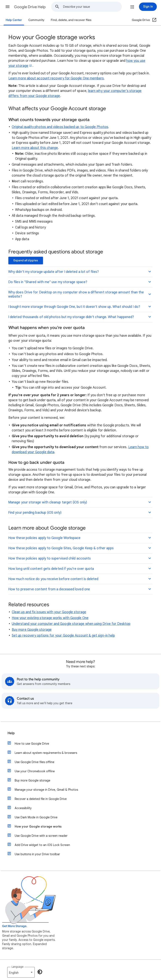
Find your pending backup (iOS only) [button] (34, 513)
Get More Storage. (14, 926)
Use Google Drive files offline (34, 762)
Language (17, 966)
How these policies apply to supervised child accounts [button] (49, 558)
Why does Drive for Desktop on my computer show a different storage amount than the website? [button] (76, 294)
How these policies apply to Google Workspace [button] (44, 538)
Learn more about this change (35, 148)
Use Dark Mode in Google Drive (36, 817)
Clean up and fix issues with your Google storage (49, 612)
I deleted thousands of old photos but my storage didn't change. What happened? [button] (71, 317)
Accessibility (23, 808)
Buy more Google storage (32, 630)
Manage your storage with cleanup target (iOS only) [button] (47, 502)
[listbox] (21, 972)
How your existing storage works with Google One (50, 618)
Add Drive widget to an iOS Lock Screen (42, 845)
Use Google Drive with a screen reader (41, 836)
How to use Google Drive (32, 743)
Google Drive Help (30, 7)
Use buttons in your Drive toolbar (37, 854)
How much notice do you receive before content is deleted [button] (53, 579)
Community (36, 20)
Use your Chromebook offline (35, 771)
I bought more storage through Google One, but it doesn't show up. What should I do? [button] (74, 307)
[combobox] (92, 7)
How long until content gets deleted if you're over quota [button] (51, 569)
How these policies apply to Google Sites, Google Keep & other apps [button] (61, 548)
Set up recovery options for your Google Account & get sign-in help (63, 635)
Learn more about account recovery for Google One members (56, 78)
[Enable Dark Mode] (40, 972)
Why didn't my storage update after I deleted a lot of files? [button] (53, 272)
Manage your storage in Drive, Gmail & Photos (46, 790)
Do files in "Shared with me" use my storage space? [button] (47, 282)
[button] (8, 7)
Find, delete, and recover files (71, 20)
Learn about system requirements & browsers (46, 753)
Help (11, 733)
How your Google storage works (38, 826)
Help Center (14, 20)
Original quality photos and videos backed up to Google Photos (60, 127)
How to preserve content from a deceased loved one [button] (49, 589)
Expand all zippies (25, 260)
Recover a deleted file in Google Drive (41, 799)
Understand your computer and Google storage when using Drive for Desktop (71, 624)
